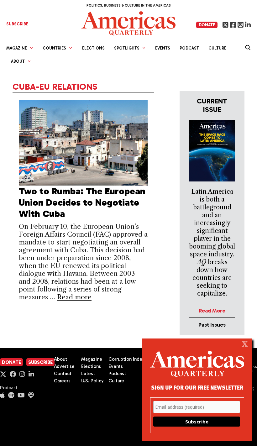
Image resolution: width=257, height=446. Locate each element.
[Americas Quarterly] (128, 23)
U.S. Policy (92, 381)
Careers (62, 381)
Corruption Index (126, 359)
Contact (62, 373)
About (60, 359)
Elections (93, 48)
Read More (212, 310)
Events (162, 48)
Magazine (91, 359)
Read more (74, 297)
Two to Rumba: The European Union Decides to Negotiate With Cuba (82, 202)
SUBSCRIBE (17, 24)
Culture (217, 48)
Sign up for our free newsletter (197, 387)
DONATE (207, 25)
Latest (88, 373)
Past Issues (212, 325)
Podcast (189, 48)
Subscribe (40, 362)
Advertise (64, 366)
